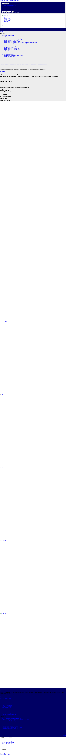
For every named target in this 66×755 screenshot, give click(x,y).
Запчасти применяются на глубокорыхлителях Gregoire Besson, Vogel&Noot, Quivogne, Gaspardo (20, 45)
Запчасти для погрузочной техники (8, 35)
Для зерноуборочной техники (7, 706)
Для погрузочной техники (6, 707)
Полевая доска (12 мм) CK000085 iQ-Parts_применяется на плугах (14, 66)
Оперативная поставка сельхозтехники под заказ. (10, 726)
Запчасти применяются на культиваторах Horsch (12, 41)
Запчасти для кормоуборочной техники (8, 50)
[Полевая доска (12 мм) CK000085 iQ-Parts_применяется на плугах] (23, 64)
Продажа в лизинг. (5, 724)
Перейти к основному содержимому (13, 0)
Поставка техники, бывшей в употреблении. (9, 714)
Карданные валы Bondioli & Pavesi (7, 703)
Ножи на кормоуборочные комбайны (10, 56)
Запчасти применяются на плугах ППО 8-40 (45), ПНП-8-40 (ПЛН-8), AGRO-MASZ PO (18, 43)
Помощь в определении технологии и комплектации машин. (12, 727)
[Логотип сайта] (8, 16)
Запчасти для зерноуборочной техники (8, 54)
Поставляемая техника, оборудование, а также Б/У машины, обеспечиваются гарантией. (16, 720)
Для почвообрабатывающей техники (8, 704)
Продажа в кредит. (5, 725)
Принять (9, 754)
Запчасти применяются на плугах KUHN (10, 46)
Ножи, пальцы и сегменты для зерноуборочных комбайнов (13, 55)
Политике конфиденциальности (9, 753)
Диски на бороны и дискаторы (9, 47)
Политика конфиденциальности (5, 696)
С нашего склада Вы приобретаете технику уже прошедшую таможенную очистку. (15, 719)
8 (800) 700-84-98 (6, 23)
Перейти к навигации (3, 0)
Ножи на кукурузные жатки (8, 52)
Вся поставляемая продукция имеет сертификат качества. (11, 718)
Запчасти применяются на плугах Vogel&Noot (11, 48)
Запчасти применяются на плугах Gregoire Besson (12, 49)
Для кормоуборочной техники (7, 705)
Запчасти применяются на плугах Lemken (11, 40)
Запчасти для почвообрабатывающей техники (9, 37)
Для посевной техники (5, 708)
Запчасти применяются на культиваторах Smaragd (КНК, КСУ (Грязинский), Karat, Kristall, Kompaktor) (21, 42)
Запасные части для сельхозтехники (8, 733)
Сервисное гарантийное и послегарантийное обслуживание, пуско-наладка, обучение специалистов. (18, 712)
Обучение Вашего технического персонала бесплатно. (11, 728)
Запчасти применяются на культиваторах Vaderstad (12, 38)
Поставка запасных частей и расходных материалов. (10, 713)
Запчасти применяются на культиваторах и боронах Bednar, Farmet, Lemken (16, 39)
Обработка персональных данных (5, 698)
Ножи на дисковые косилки (8, 53)
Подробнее (3, 754)
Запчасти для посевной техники (7, 36)
